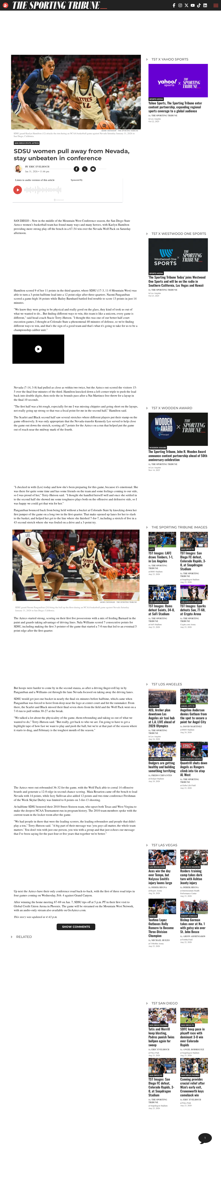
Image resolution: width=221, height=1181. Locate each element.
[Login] (6, 5)
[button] (215, 5)
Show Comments (76, 926)
